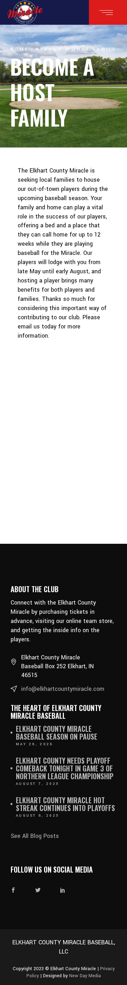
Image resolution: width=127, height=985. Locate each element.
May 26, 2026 (34, 744)
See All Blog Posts (35, 836)
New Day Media (85, 976)
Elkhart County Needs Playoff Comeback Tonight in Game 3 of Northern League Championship (65, 768)
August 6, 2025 (37, 815)
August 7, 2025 (37, 783)
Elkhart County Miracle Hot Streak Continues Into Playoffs (65, 804)
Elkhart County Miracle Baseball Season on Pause (56, 732)
